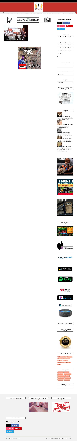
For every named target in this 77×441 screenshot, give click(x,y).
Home (7, 12)
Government (60, 358)
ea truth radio (60, 374)
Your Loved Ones (66, 358)
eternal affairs (60, 372)
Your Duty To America (61, 362)
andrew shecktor (60, 379)
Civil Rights (60, 360)
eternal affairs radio (61, 375)
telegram (62, 28)
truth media (67, 372)
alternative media (67, 377)
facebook (67, 22)
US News (59, 356)
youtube (70, 25)
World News (65, 360)
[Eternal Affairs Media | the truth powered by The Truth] (38, 7)
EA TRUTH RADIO (61, 12)
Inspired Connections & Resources (34, 12)
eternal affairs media (68, 374)
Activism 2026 (50, 12)
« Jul (58, 56)
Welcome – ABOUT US (16, 12)
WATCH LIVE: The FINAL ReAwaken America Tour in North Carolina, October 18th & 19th (15, 37)
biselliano (67, 375)
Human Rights (68, 362)
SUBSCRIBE (70, 12)
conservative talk (67, 379)
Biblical (59, 364)
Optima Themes (16, 438)
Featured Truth (69, 356)
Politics (64, 356)
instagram (62, 25)
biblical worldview (60, 377)
